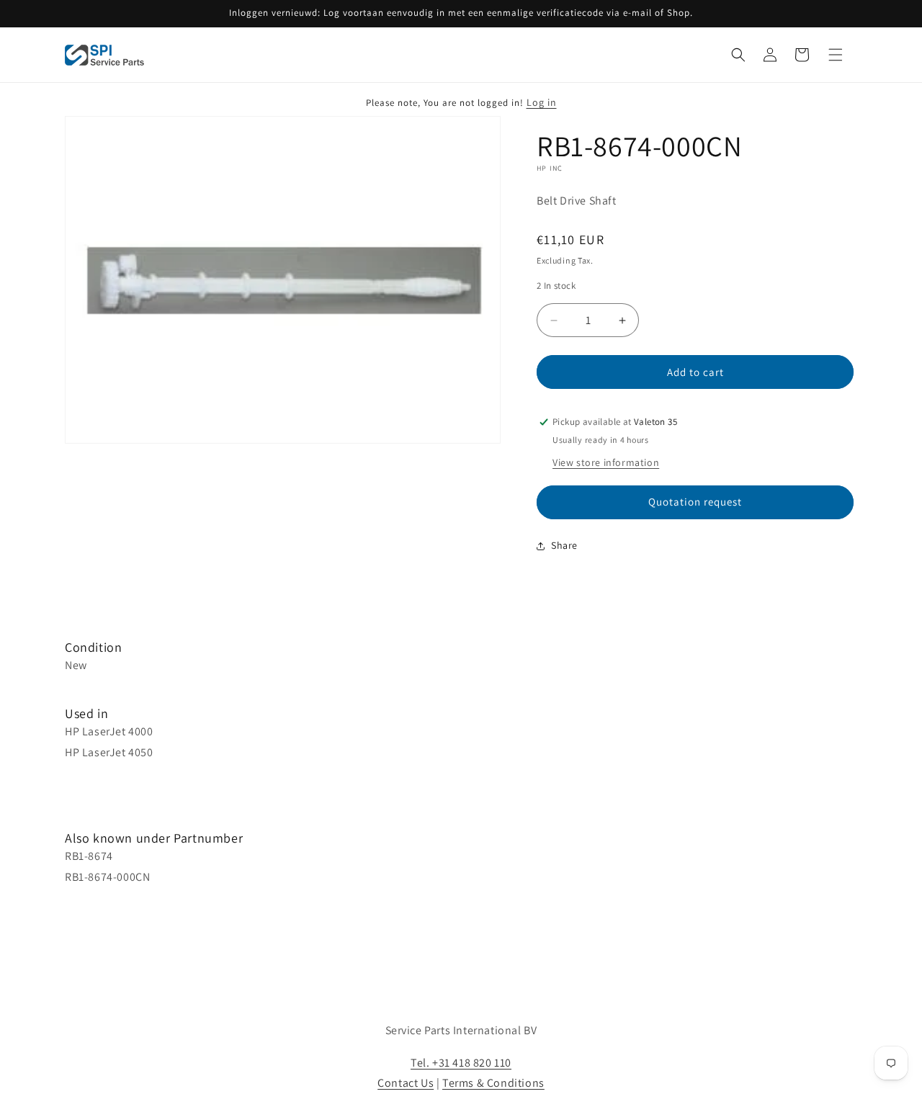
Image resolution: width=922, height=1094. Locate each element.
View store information (605, 462)
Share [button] (564, 545)
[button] (738, 55)
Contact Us (405, 1082)
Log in (542, 102)
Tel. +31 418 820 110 (461, 1062)
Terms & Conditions (493, 1082)
